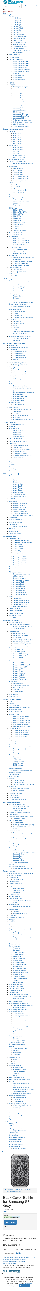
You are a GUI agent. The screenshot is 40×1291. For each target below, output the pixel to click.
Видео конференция (20, 526)
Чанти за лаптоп (18, 52)
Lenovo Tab (17, 285)
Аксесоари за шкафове (20, 749)
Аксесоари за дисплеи (20, 365)
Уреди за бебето (18, 1030)
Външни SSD (13, 648)
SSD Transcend (18, 224)
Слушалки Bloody (19, 584)
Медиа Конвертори (15, 711)
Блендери (16, 950)
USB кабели (13, 1126)
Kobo (14, 300)
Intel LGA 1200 (18, 149)
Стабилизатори (14, 894)
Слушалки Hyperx (19, 588)
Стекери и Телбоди (15, 883)
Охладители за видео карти (18, 161)
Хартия (11, 864)
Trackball (12, 498)
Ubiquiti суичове (18, 763)
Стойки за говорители (20, 396)
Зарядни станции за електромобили (21, 873)
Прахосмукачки (18, 1024)
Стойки (11, 384)
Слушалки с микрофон (20, 445)
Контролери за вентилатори (22, 262)
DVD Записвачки (18, 270)
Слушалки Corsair (19, 586)
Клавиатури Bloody (19, 505)
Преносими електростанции (18, 994)
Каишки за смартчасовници (22, 306)
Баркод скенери (14, 904)
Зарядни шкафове (15, 709)
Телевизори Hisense (19, 358)
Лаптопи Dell (17, 30)
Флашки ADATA (18, 669)
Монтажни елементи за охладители (21, 202)
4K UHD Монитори (19, 124)
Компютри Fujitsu (19, 76)
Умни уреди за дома (15, 1001)
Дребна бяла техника (16, 1012)
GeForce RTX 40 (18, 173)
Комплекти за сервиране (17, 1044)
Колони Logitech (18, 436)
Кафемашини (17, 960)
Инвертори (16, 892)
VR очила (12, 528)
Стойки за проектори (20, 373)
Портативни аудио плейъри (18, 441)
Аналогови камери (19, 790)
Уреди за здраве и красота (18, 1010)
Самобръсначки (18, 1028)
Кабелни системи (15, 745)
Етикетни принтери (15, 821)
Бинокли (16, 1050)
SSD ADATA (17, 216)
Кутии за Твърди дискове (21, 642)
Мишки (11, 478)
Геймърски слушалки (20, 454)
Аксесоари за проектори (21, 369)
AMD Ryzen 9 (17, 143)
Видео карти (13, 166)
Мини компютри (14, 54)
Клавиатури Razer (19, 565)
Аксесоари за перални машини (19, 1079)
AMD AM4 (16, 151)
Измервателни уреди (20, 914)
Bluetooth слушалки (19, 452)
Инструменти (13, 909)
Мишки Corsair (18, 490)
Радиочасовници (18, 469)
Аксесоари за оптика (20, 1048)
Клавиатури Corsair (19, 507)
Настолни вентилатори (16, 988)
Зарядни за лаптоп (19, 42)
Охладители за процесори (18, 197)
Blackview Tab (17, 289)
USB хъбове (13, 517)
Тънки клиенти (14, 57)
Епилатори (16, 1018)
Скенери (12, 848)
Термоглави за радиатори (17, 1115)
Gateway (12, 703)
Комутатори (13, 755)
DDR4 (15, 185)
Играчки (11, 1119)
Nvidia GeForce (18, 169)
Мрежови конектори (19, 1148)
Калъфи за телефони (20, 333)
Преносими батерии (20, 1091)
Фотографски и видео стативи (23, 419)
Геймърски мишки (19, 494)
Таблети (11, 283)
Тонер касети (17, 810)
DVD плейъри (17, 379)
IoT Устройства (14, 705)
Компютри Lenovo (19, 80)
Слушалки (12, 443)
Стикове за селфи (19, 311)
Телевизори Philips (19, 356)
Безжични (16, 482)
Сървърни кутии (18, 782)
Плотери (12, 842)
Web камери (13, 524)
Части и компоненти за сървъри (23, 784)
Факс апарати (13, 814)
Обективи (16, 413)
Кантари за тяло (14, 944)
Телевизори (13, 349)
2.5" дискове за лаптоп (20, 636)
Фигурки (15, 617)
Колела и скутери (19, 1040)
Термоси (16, 1073)
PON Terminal (13, 795)
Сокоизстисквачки (19, 976)
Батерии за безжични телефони (23, 935)
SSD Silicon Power (19, 222)
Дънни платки (13, 145)
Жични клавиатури (19, 509)
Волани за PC (17, 598)
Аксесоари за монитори (21, 126)
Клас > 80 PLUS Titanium (21, 242)
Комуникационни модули (17, 799)
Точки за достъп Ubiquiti (21, 731)
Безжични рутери (14, 714)
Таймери (12, 1063)
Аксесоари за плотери (20, 844)
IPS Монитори (17, 112)
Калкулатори (13, 916)
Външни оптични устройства (22, 626)
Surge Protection (14, 896)
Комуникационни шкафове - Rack (20, 747)
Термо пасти (17, 205)
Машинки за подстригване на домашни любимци (23, 1007)
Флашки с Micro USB (20, 667)
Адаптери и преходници (17, 1128)
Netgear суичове (18, 761)
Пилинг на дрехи (18, 1022)
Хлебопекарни (18, 982)
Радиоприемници (15, 467)
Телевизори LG (18, 353)
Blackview (16, 327)
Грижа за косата (18, 1014)
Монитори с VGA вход (20, 114)
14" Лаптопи (17, 20)
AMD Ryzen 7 (17, 141)
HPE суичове (17, 759)
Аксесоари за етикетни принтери (24, 825)
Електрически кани (19, 958)
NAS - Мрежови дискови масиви (19, 707)
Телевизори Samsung (20, 351)
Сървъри (12, 778)
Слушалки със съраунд (21, 580)
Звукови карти (13, 195)
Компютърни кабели (16, 1144)
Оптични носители (19, 628)
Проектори (12, 367)
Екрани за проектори (20, 371)
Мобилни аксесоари (15, 309)
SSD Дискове (13, 208)
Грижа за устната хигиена (21, 1016)
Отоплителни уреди (15, 990)
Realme (15, 329)
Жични (15, 480)
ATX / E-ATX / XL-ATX (20, 249)
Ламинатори (13, 925)
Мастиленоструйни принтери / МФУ (21, 816)
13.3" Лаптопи (17, 18)
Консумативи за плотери (21, 846)
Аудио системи (14, 428)
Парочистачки (13, 992)
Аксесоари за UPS (19, 888)
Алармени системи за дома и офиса (21, 929)
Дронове (16, 1038)
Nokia (15, 325)
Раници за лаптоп (19, 48)
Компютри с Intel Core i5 (21, 63)
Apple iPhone (17, 321)
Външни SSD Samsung (20, 654)
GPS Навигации (18, 1102)
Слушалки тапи (18, 458)
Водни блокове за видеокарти (23, 163)
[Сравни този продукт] (6, 1226)
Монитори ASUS (18, 98)
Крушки (15, 1059)
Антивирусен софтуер (20, 87)
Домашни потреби (15, 1065)
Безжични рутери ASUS (21, 716)
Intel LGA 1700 (18, 147)
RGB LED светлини (19, 253)
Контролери (13, 567)
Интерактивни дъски (15, 898)
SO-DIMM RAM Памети (21, 193)
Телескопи (16, 1054)
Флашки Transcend (19, 677)
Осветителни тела (15, 1057)
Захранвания (13, 236)
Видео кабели (13, 1135)
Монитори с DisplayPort (21, 116)
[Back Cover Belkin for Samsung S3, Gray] (20, 1171)
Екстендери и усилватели (17, 1137)
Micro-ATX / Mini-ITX (19, 251)
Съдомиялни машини (20, 978)
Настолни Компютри (16, 59)
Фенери (15, 1032)
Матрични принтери (15, 831)
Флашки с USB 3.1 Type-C (21, 665)
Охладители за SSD (19, 230)
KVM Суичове (13, 1124)
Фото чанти (17, 417)
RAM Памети (13, 183)
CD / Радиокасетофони (16, 424)
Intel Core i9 (17, 137)
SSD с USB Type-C (19, 652)
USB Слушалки (18, 448)
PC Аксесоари (13, 274)
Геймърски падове (19, 553)
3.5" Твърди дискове (15, 232)
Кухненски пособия (19, 1069)
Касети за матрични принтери (23, 833)
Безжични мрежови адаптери (23, 770)
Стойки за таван (18, 400)
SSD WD (16, 228)
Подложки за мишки (19, 496)
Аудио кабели (13, 1132)
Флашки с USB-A (18, 663)
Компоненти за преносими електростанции (22, 997)
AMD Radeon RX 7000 (20, 179)
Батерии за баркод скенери (22, 906)
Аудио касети (13, 694)
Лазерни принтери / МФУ (17, 804)
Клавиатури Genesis (19, 563)
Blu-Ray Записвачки (19, 272)
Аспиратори (17, 948)
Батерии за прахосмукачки (22, 1093)
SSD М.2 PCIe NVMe (20, 212)
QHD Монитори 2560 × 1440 (22, 122)
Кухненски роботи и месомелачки (19, 965)
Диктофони (12, 426)
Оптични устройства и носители (19, 624)
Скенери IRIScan (18, 860)
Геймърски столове (15, 610)
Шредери (12, 920)
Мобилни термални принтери (19, 836)
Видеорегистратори (19, 1098)
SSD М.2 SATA (18, 214)
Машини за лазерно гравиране (19, 812)
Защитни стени (14, 776)
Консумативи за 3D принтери (23, 868)
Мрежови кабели (14, 1146)
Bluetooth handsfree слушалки (23, 456)
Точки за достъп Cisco (20, 733)
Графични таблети (15, 533)
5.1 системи (17, 434)
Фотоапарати (13, 407)
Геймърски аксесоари (16, 613)
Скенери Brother (18, 854)
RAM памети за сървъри (21, 189)
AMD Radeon (17, 171)
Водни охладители (19, 199)
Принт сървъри (14, 774)
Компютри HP (17, 78)
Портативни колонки (15, 438)
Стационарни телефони (17, 931)
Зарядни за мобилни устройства (20, 336)
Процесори (12, 131)
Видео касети (13, 696)
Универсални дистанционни (18, 347)
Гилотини (12, 922)
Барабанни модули (19, 808)
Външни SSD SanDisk (20, 656)
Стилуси (15, 313)
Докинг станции (18, 40)
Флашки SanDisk (18, 675)
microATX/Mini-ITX (19, 157)
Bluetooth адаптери (15, 519)
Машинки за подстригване (22, 1020)
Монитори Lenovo (19, 104)
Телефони (12, 319)
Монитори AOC (18, 96)
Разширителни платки (16, 159)
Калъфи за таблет (19, 291)
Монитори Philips (18, 108)
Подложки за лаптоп (20, 46)
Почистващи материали (17, 918)
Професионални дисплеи (17, 363)
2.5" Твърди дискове (15, 234)
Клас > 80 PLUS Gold (20, 238)
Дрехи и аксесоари (15, 615)
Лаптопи (11, 16)
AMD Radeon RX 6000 (20, 177)
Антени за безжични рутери (22, 727)
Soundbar (12, 465)
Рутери (11, 739)
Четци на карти (18, 691)
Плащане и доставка (10, 1257)
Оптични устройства (15, 268)
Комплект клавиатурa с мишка (23, 515)
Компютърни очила (15, 476)
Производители (17, 1259)
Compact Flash (18, 683)
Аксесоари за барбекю (16, 1042)
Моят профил (12, 1261)
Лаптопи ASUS (18, 28)
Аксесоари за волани (20, 606)
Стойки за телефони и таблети (23, 317)
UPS (10, 886)
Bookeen (16, 298)
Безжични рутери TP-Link (21, 722)
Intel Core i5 (17, 133)
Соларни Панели (14, 881)
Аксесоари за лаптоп (20, 36)
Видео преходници (19, 1130)
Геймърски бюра (14, 608)
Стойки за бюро (18, 394)
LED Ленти (16, 276)
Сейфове (12, 1117)
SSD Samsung (17, 220)
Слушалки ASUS (18, 582)
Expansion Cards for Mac (21, 685)
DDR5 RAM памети (19, 187)
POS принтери (18, 823)
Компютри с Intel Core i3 (21, 61)
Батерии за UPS (18, 890)
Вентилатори (13, 255)
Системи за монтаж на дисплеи (23, 392)
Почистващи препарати (17, 1113)
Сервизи (20, 1257)
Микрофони (13, 460)
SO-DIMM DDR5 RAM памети (23, 191)
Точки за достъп (14, 729)
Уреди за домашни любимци (18, 1003)
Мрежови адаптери (15, 768)
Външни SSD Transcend (21, 658)
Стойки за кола (18, 315)
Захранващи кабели (15, 1139)
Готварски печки (18, 952)
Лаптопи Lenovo (18, 34)
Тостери (15, 980)
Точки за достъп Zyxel (20, 737)
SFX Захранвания (19, 244)
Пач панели (17, 751)
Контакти (13, 1263)
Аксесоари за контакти (16, 1077)
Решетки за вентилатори (21, 264)
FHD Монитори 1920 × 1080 (22, 120)
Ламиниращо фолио (20, 927)
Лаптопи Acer (17, 26)
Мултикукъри (17, 974)
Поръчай (11, 1222)
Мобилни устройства (15, 1189)
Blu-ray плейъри (18, 377)
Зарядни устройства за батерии (23, 1089)
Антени (15, 360)
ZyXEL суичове (18, 765)
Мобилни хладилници (16, 986)
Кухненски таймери (19, 968)
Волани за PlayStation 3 (21, 600)
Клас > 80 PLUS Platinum (21, 240)
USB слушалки (18, 576)
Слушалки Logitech (19, 592)
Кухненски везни (18, 962)
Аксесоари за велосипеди (17, 1104)
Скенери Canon (18, 856)
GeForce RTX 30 (18, 175)
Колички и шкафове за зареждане (20, 281)
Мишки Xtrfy (17, 551)
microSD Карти (18, 687)
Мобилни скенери (19, 850)
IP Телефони (17, 933)
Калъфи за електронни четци (23, 302)
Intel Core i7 (17, 135)
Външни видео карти (20, 181)
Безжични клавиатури (20, 511)
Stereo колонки (18, 430)
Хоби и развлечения (15, 1036)
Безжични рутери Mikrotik (21, 720)
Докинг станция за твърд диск (23, 640)
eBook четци (13, 294)
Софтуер (12, 85)
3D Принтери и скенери (17, 866)
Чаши (15, 1075)
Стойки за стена (18, 398)
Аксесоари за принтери (21, 806)
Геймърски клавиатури (20, 513)
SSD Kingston (17, 226)
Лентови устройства (15, 622)
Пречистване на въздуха (21, 1026)
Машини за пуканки (19, 970)
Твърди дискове (14, 631)
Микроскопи (17, 1052)
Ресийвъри (16, 1100)
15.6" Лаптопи (17, 22)
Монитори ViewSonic (20, 102)
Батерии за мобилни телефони (23, 331)
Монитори (12, 92)
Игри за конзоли (18, 404)
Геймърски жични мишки (21, 541)
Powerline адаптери (15, 793)
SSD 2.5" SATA (18, 210)
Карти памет (13, 681)
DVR (10, 701)
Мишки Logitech (18, 484)
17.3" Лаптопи (17, 24)
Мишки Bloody (17, 486)
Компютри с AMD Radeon (21, 69)
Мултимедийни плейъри (17, 375)
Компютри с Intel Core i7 (21, 65)
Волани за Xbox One (20, 604)
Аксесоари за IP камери (21, 788)
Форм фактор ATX (19, 155)
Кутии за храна (18, 1067)
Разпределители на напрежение (24, 753)
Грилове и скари (18, 954)
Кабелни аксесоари (15, 1141)
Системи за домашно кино (18, 382)
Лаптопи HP (17, 32)
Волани (11, 596)
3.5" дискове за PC (19, 634)
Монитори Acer (18, 94)
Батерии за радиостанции (21, 1087)
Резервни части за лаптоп (21, 50)
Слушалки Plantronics (20, 594)
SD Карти (16, 689)
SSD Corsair (17, 218)
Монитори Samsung (19, 110)
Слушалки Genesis (19, 590)
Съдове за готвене (19, 1071)
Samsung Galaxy (18, 323)
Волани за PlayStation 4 (21, 602)
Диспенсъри (17, 956)
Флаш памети (13, 661)
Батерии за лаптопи (19, 38)
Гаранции (12, 83)
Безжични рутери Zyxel (20, 718)
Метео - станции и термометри (19, 1111)
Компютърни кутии (15, 247)
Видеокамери (13, 345)
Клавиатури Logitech (20, 503)
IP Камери (12, 786)
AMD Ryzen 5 (17, 139)
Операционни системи (20, 89)
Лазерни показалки (15, 522)
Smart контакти (18, 879)
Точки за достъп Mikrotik (21, 735)
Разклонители (13, 877)
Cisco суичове (17, 757)
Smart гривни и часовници (17, 304)
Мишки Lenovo (18, 492)
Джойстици (12, 569)
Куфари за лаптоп (19, 44)
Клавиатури (13, 501)
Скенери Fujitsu (18, 858)
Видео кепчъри (14, 531)
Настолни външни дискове (22, 644)
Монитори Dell (18, 100)
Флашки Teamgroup (19, 679)
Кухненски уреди (14, 946)
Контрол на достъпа (15, 875)
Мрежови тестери (15, 772)
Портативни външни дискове (22, 646)
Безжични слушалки (19, 578)
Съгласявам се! (24, 1286)
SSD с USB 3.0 (18, 650)
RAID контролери (19, 780)
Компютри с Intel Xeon (20, 67)
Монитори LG (17, 106)
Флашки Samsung (19, 673)
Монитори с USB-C (19, 118)
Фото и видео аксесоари (21, 415)
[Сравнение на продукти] (36, 5)
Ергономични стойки (20, 386)
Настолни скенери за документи (24, 852)
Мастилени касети (19, 819)
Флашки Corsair (18, 671)
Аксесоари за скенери (20, 862)
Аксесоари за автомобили (17, 1095)
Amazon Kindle (18, 296)
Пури (14, 1061)
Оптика (11, 1046)
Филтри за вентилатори (21, 266)
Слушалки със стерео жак (21, 574)
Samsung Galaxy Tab (20, 287)
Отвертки (16, 912)
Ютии (15, 1034)
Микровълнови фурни (20, 972)
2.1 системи (17, 432)
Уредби (11, 462)
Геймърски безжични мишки (22, 543)
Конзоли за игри (14, 402)
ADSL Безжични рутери (21, 724)
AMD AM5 (16, 153)
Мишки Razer (17, 488)
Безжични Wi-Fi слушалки (21, 450)
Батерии (11, 1081)
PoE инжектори (14, 797)
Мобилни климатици (16, 984)
